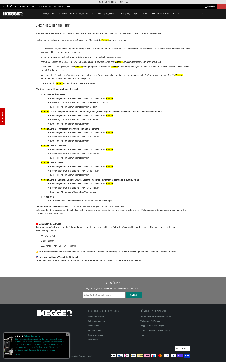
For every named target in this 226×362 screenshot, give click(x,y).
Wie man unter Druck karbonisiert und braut (156, 316)
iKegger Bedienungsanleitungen (152, 326)
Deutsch (181, 348)
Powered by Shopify (86, 356)
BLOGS (68, 6)
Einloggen (211, 6)
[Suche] (220, 14)
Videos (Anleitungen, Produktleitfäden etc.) (156, 330)
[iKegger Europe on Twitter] (15, 6)
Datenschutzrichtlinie (96, 316)
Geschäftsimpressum (96, 335)
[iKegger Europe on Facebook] (7, 6)
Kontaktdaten (93, 340)
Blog (142, 335)
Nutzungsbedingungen (96, 321)
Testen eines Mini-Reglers (150, 321)
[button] (60, 13)
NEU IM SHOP (58, 6)
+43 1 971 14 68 (28, 6)
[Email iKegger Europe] (3, 6)
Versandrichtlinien (94, 330)
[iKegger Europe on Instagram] (11, 6)
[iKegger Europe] (13, 14)
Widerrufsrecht (93, 326)
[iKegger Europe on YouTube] (19, 6)
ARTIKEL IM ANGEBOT (44, 6)
